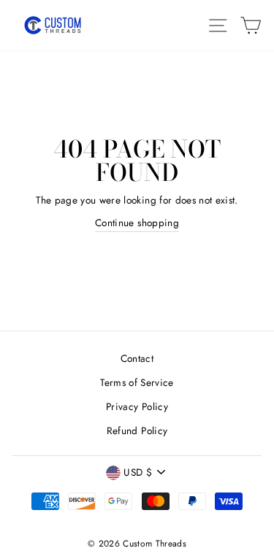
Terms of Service (136, 382)
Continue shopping (137, 222)
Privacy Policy (137, 406)
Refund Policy (137, 430)
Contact (137, 358)
